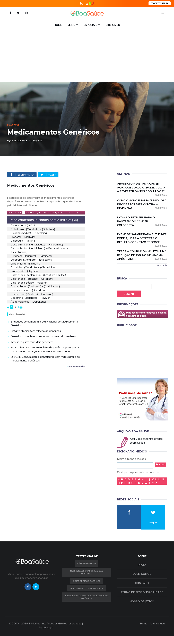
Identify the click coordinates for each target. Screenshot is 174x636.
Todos (10, 212)
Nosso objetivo (142, 601)
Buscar (129, 293)
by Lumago (46, 627)
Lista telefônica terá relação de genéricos (36, 331)
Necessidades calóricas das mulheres (86, 572)
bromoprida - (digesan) (25, 271)
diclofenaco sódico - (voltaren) (29, 282)
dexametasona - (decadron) (28, 290)
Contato (142, 583)
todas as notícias (76, 366)
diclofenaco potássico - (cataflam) (32, 278)
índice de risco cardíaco (87, 581)
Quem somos (142, 573)
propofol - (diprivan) (23, 236)
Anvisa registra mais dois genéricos (32, 342)
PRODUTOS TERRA (159, 3)
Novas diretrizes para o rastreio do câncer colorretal (142, 221)
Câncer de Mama (86, 563)
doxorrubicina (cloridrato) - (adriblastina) (35, 286)
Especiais (90, 25)
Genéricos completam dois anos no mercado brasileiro (43, 336)
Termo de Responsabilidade (142, 592)
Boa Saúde (13, 124)
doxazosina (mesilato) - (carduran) (32, 294)
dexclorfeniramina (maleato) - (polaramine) (37, 244)
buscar (160, 464)
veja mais (162, 265)
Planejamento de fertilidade (86, 588)
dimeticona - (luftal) (23, 225)
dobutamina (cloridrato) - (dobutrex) (33, 229)
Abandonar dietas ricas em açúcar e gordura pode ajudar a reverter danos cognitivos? (142, 187)
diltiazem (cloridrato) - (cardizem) (31, 256)
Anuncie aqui (157, 623)
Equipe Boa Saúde (17, 140)
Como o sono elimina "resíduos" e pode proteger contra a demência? (142, 204)
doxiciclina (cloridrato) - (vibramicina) (33, 267)
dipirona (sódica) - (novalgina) (29, 233)
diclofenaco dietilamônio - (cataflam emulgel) (38, 275)
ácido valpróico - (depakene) (28, 301)
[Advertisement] (87, 56)
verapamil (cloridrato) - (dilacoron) (31, 259)
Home (58, 25)
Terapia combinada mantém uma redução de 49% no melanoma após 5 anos (142, 255)
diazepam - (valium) (23, 240)
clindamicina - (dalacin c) (26, 263)
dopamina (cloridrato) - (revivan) (31, 297)
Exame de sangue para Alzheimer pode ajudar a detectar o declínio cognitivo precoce (142, 238)
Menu (71, 25)
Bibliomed (113, 25)
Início (142, 564)
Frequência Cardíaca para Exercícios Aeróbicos (86, 597)
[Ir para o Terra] (87, 3)
